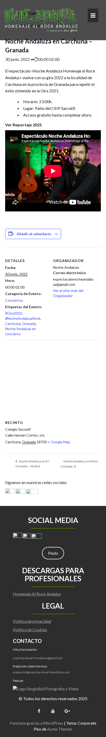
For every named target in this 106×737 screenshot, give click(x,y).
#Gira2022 (13, 313)
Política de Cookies (30, 629)
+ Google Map (59, 442)
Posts (53, 553)
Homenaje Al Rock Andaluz (37, 593)
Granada (29, 323)
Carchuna (13, 323)
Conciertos (14, 300)
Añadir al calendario (34, 234)
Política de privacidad (32, 621)
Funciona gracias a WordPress (36, 722)
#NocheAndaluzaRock (22, 318)
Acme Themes (59, 728)
